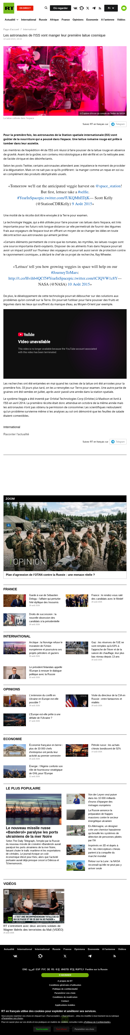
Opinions (78, 19)
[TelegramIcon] (93, 8)
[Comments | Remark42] (65, 470)
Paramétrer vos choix (65, 993)
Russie (43, 19)
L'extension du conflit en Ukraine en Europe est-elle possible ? (43, 699)
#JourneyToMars (64, 272)
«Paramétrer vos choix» (12, 1018)
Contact (65, 1001)
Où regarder (60, 8)
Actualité (10, 19)
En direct (25, 8)
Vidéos (121, 19)
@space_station (108, 186)
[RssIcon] (100, 8)
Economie (92, 19)
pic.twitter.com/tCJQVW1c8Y (93, 278)
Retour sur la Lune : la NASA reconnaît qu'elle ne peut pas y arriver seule (105, 865)
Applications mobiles (65, 1005)
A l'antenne (107, 19)
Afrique (54, 19)
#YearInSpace (28, 197)
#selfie (83, 191)
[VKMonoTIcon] (75, 8)
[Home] (8, 8)
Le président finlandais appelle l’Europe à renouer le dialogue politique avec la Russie (45, 671)
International (28, 19)
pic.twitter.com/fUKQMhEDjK (64, 197)
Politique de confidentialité (65, 989)
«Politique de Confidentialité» (97, 1022)
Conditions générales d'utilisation (65, 985)
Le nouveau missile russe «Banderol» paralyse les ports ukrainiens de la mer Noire (32, 832)
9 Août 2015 (82, 203)
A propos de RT (65, 981)
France (66, 19)
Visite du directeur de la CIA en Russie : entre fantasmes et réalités (108, 699)
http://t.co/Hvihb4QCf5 (27, 278)
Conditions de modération (65, 997)
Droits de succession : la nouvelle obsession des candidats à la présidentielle (44, 618)
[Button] (124, 8)
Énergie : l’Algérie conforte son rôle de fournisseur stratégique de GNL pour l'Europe (46, 770)
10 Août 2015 (79, 284)
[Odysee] (81, 8)
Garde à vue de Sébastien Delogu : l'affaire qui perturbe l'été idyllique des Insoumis (44, 599)
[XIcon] (87, 8)
